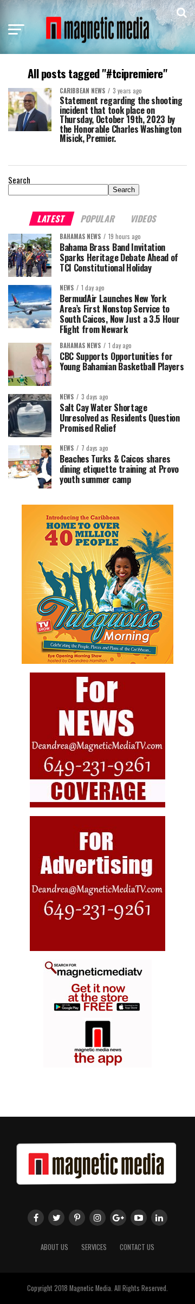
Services (94, 1247)
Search (19, 180)
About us (54, 1247)
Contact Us (137, 1247)
